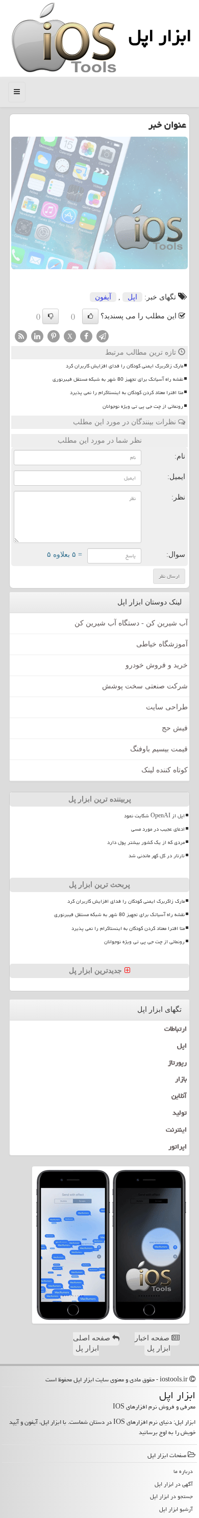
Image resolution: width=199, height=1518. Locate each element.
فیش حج (175, 728)
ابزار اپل (160, 35)
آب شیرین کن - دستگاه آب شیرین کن (131, 623)
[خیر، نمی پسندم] (50, 316)
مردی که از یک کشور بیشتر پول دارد (146, 842)
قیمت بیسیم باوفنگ (159, 749)
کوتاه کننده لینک (164, 770)
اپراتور (177, 1146)
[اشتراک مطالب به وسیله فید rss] (21, 335)
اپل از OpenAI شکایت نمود (154, 816)
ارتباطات (175, 1028)
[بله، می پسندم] (90, 316)
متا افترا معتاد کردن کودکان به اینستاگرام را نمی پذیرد (126, 392)
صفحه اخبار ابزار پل (153, 1343)
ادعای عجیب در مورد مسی (158, 829)
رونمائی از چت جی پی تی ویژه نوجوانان (143, 406)
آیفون (103, 297)
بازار (181, 1079)
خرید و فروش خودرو (157, 665)
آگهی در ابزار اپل (174, 1484)
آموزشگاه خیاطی (162, 644)
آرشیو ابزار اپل (176, 1509)
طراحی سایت (167, 707)
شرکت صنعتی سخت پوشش (145, 686)
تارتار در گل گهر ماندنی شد (157, 856)
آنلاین (179, 1095)
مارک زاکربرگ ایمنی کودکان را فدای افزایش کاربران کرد (124, 366)
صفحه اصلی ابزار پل (92, 1343)
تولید (179, 1112)
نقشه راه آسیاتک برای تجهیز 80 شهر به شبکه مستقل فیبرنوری (118, 379)
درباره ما (183, 1471)
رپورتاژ (177, 1062)
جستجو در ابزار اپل (171, 1496)
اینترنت (176, 1129)
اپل (132, 297)
